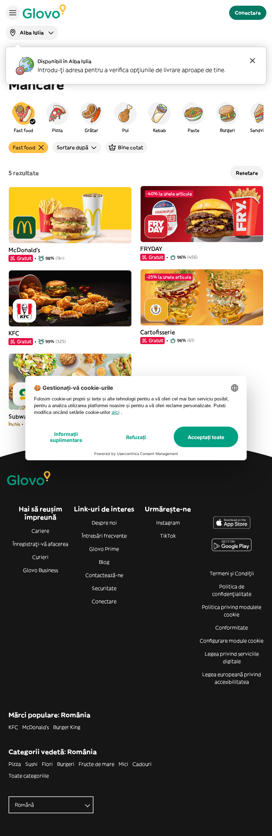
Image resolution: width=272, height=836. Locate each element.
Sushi (31, 764)
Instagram (168, 523)
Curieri (40, 557)
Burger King (66, 727)
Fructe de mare (96, 764)
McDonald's (35, 727)
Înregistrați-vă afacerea (40, 544)
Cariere (40, 531)
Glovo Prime (104, 549)
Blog (104, 562)
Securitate (104, 588)
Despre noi (104, 523)
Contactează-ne (104, 575)
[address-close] (252, 61)
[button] (23, 117)
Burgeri (65, 764)
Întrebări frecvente (104, 536)
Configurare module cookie (232, 641)
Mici (123, 764)
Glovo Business (40, 570)
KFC (13, 727)
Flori (47, 764)
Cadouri (142, 764)
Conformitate (231, 627)
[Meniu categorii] (13, 13)
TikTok (168, 536)
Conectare (104, 601)
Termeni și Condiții (232, 573)
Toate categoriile (28, 776)
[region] (136, 117)
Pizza (14, 764)
